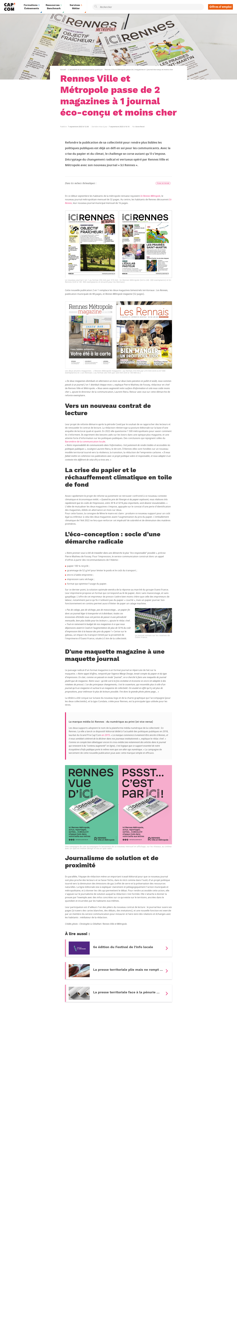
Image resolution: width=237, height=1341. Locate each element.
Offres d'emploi (220, 7)
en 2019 (106, 735)
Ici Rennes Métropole (150, 195)
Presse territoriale (163, 183)
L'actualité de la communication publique (85, 69)
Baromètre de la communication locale (85, 441)
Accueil (63, 69)
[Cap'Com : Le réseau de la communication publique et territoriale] (9, 7)
